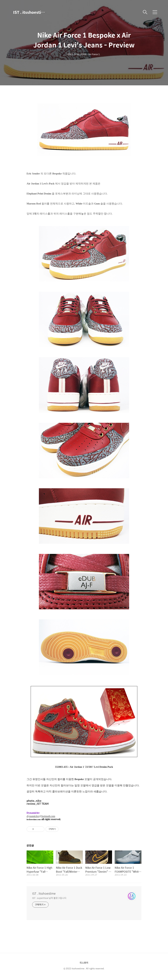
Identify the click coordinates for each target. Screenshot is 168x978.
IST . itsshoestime (29, 12)
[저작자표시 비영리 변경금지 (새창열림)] (63, 829)
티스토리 (84, 962)
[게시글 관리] (41, 829)
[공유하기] (37, 829)
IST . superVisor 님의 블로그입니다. (49, 898)
